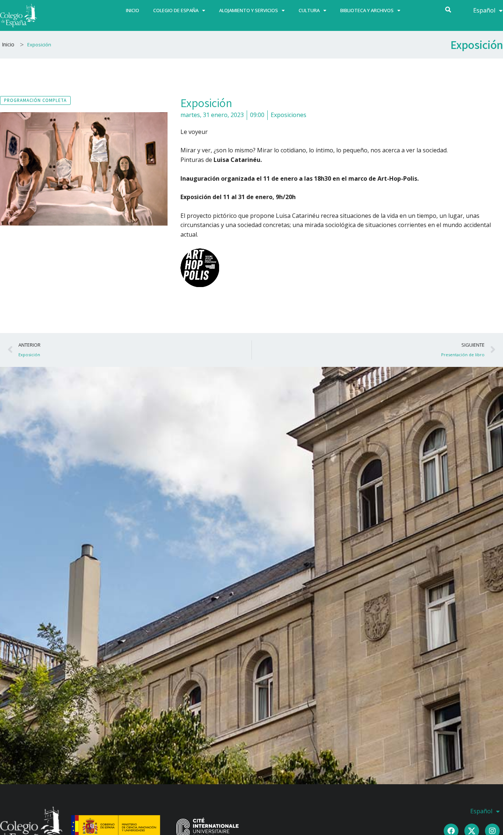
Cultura (309, 10)
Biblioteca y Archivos (367, 10)
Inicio (132, 10)
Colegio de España (175, 10)
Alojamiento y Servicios (248, 10)
